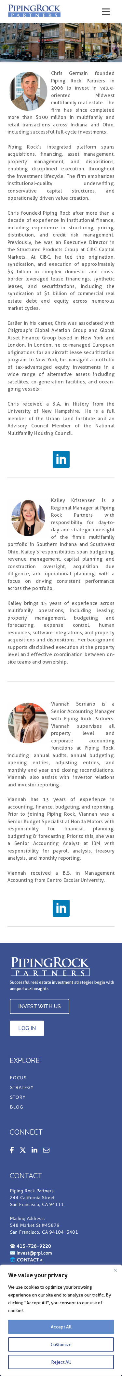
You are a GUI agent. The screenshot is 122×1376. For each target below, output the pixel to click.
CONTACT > (29, 1259)
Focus (18, 1078)
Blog (16, 1107)
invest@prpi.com (34, 1253)
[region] (61, 1320)
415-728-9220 (34, 1246)
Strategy (22, 1087)
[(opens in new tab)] (61, 459)
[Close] (115, 1270)
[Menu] (106, 12)
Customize (61, 1344)
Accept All (61, 1326)
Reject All (61, 1362)
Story (17, 1097)
